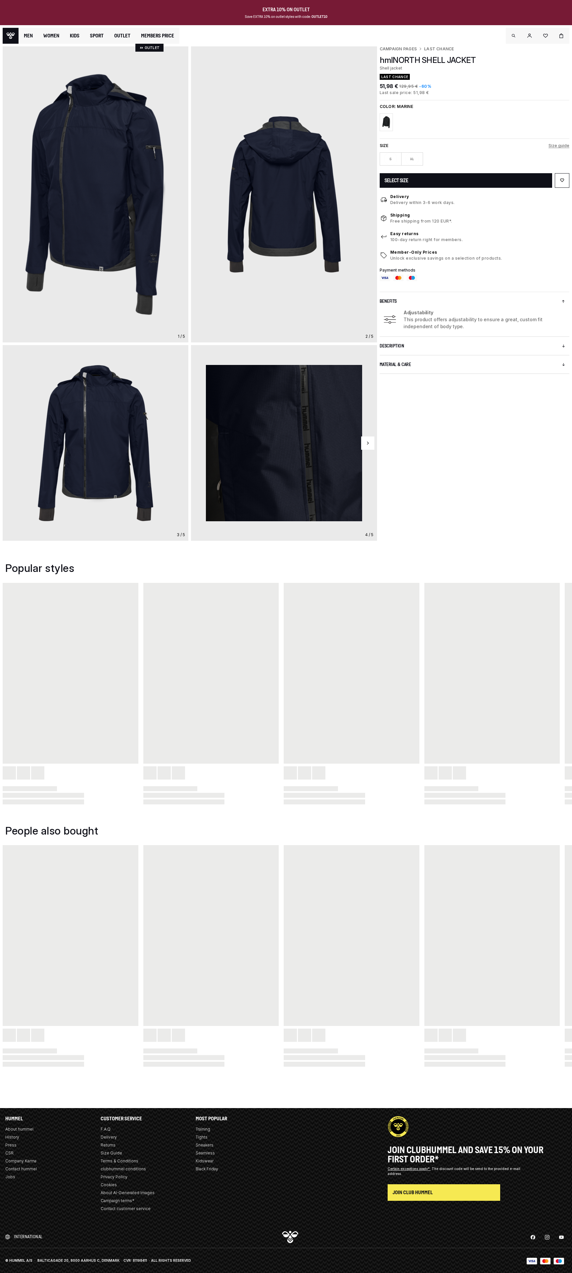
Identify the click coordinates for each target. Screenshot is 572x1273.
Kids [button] (74, 35)
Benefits (388, 301)
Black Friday (207, 1168)
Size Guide (111, 1152)
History (12, 1137)
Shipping (400, 215)
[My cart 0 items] (561, 36)
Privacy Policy (114, 1176)
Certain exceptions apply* (409, 1169)
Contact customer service (126, 1208)
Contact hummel (21, 1168)
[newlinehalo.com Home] (11, 36)
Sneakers (205, 1145)
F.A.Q (106, 1129)
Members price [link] (157, 35)
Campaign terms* (117, 1200)
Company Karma (20, 1160)
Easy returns (404, 233)
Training (203, 1129)
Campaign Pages (398, 48)
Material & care (395, 364)
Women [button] (51, 35)
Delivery (399, 196)
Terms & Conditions (119, 1160)
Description (392, 345)
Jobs (10, 1176)
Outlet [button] (122, 35)
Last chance (439, 48)
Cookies (109, 1184)
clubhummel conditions (123, 1168)
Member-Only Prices (413, 252)
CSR (9, 1152)
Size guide (558, 145)
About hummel (19, 1129)
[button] (514, 36)
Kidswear (205, 1160)
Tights (202, 1137)
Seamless (205, 1152)
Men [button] (28, 35)
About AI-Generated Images (128, 1192)
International (28, 1236)
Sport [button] (97, 35)
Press (11, 1145)
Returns (108, 1145)
